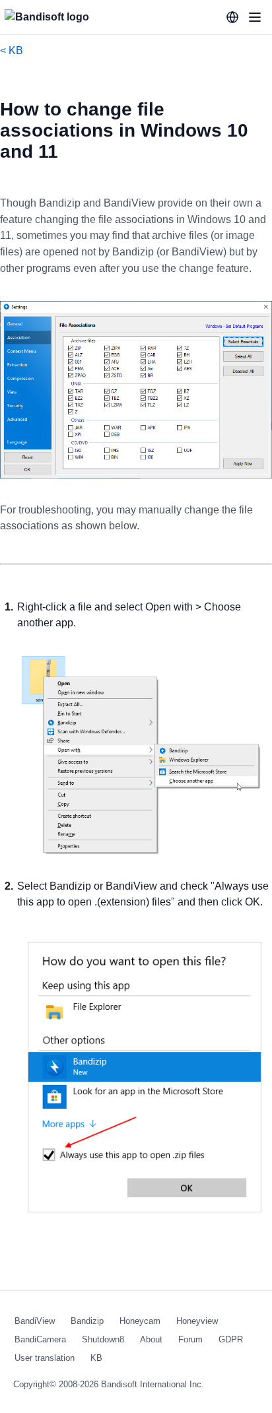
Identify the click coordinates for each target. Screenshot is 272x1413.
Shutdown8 (103, 1339)
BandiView (35, 1321)
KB (96, 1358)
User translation (45, 1358)
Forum (190, 1339)
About (151, 1339)
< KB (11, 50)
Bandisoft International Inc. (152, 1384)
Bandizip (87, 1321)
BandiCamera (40, 1339)
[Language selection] (232, 17)
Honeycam (139, 1321)
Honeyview (197, 1321)
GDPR (231, 1339)
